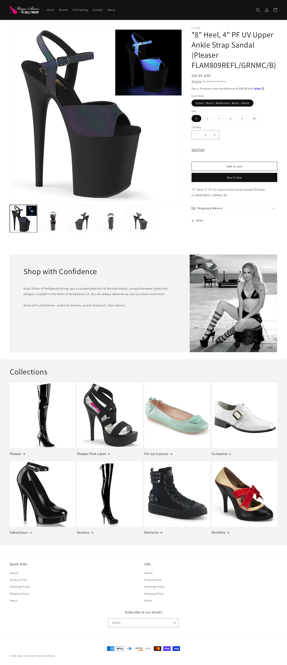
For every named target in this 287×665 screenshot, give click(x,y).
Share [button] (199, 220)
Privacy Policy (18, 580)
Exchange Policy (20, 586)
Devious (83, 532)
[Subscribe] (174, 622)
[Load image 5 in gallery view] (140, 218)
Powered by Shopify (45, 655)
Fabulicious (19, 532)
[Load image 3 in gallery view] (82, 218)
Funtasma (219, 453)
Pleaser (15, 453)
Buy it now (234, 177)
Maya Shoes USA (26, 655)
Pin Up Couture (156, 453)
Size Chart (198, 150)
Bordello (219, 532)
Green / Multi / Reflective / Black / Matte (222, 103)
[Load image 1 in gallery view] (23, 218)
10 (256, 119)
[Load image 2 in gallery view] (52, 218)
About (14, 600)
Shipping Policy (19, 593)
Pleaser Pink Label (91, 453)
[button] (258, 10)
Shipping (196, 81)
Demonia (151, 532)
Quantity (196, 127)
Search (14, 573)
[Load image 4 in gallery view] (111, 218)
